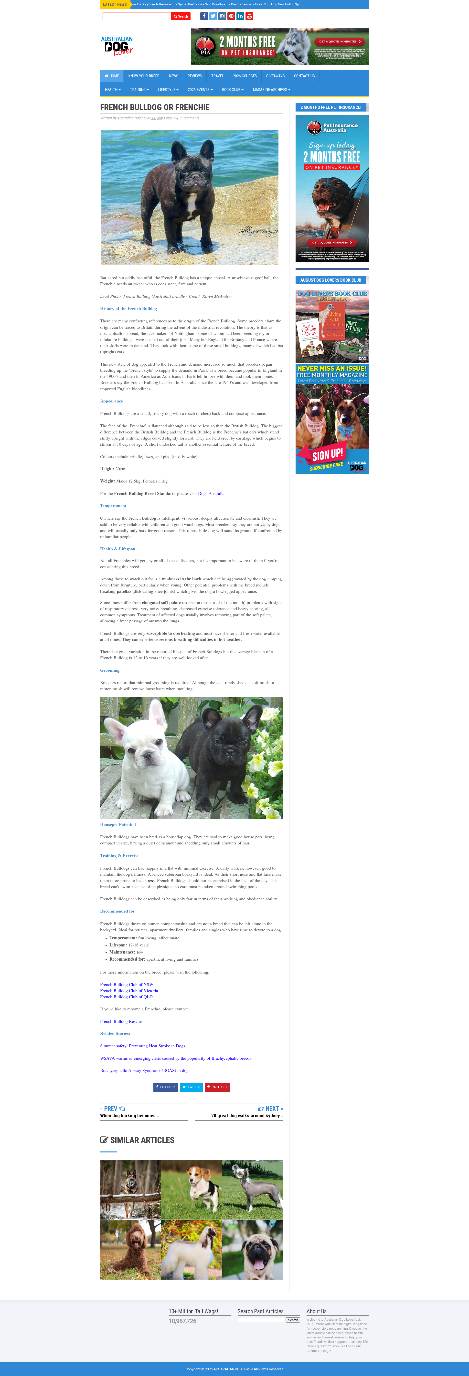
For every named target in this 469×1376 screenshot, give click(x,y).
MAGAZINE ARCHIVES (270, 89)
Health (111, 89)
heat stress (145, 880)
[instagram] (222, 16)
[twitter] (213, 16)
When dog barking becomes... (129, 1116)
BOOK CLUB (231, 89)
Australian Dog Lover (233, 1369)
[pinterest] (231, 16)
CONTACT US (304, 76)
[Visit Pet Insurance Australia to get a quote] (280, 46)
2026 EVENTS (199, 89)
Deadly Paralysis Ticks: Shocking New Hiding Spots (266, 4)
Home (113, 76)
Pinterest (219, 1087)
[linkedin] (240, 16)
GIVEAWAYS (275, 76)
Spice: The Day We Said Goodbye (200, 4)
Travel (217, 76)
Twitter (193, 1087)
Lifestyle (167, 89)
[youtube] (249, 16)
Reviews (195, 76)
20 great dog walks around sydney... (247, 1116)
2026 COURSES (245, 76)
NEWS (173, 76)
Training (138, 89)
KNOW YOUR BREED (144, 76)
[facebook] (204, 16)
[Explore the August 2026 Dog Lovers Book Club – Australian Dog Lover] (332, 361)
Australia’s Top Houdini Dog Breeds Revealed (139, 4)
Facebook (167, 1087)
